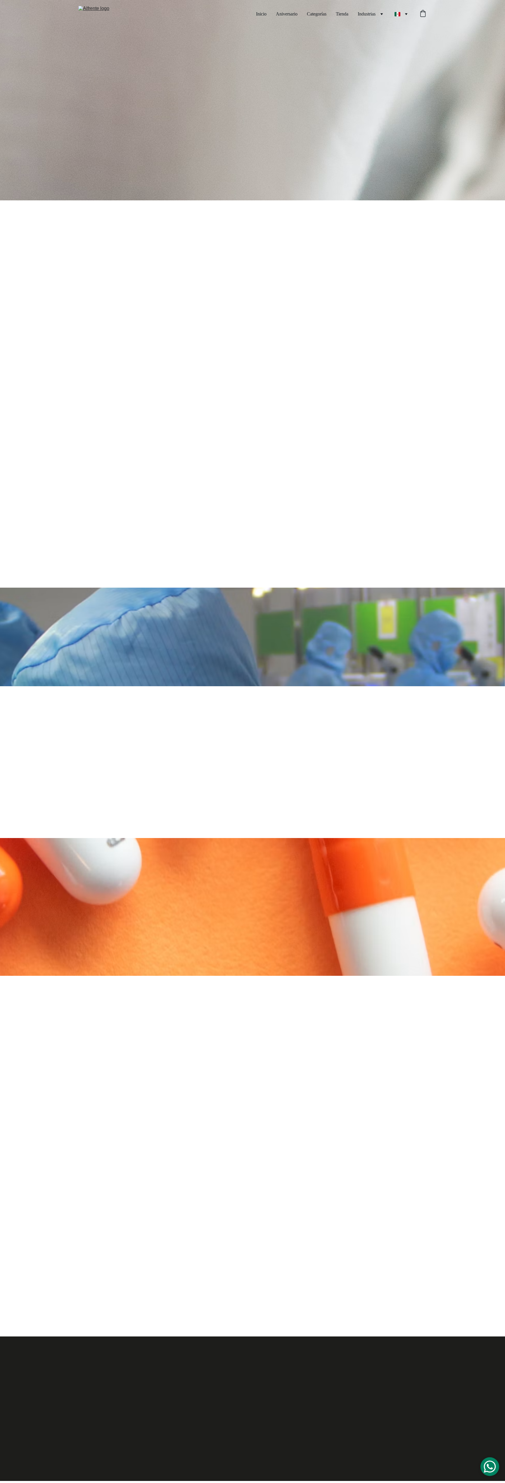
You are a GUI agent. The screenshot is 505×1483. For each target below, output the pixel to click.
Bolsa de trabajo (114, 1367)
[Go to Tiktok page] (147, 1430)
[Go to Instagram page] (128, 1430)
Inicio (261, 13)
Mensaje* (293, 1230)
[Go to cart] (423, 14)
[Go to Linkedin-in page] (166, 1430)
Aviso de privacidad (413, 1476)
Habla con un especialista (357, 262)
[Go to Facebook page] (110, 1430)
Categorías (316, 13)
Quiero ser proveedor (174, 1367)
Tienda (342, 13)
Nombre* (292, 1150)
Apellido (291, 1177)
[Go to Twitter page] (184, 1430)
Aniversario (287, 13)
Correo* (291, 1203)
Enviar (302, 1275)
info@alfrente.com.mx (367, 1374)
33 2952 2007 (361, 1363)
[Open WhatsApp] (489, 1466)
